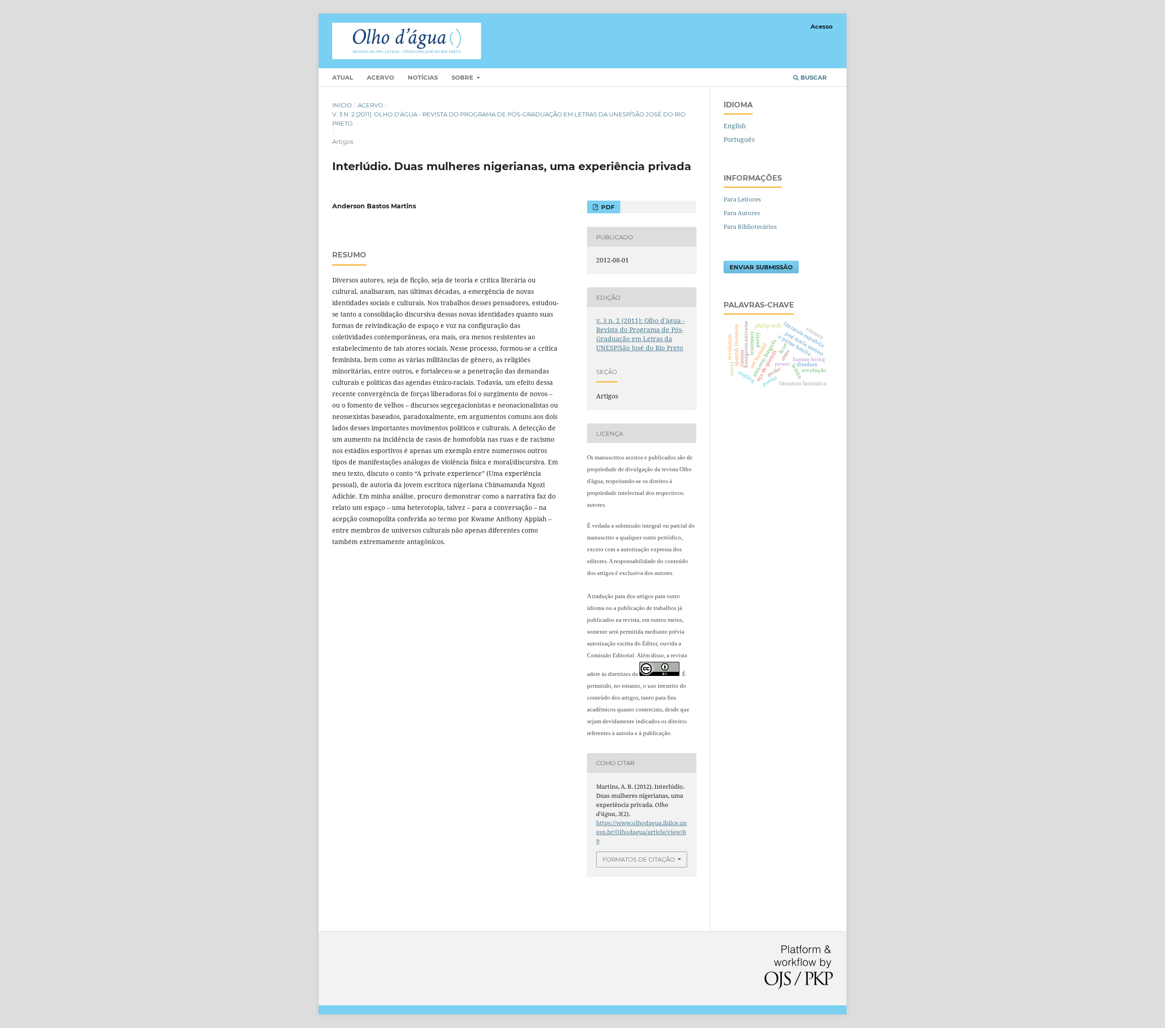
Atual (342, 77)
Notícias (423, 77)
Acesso (821, 26)
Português (739, 139)
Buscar (813, 77)
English (735, 125)
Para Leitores (742, 199)
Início (342, 105)
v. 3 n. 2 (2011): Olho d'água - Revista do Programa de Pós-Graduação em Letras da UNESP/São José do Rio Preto (508, 119)
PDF (606, 207)
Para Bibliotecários (750, 226)
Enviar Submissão (761, 267)
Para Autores (742, 213)
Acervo (380, 77)
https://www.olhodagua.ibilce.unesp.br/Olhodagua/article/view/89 (641, 832)
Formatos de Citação (639, 859)
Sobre (463, 77)
